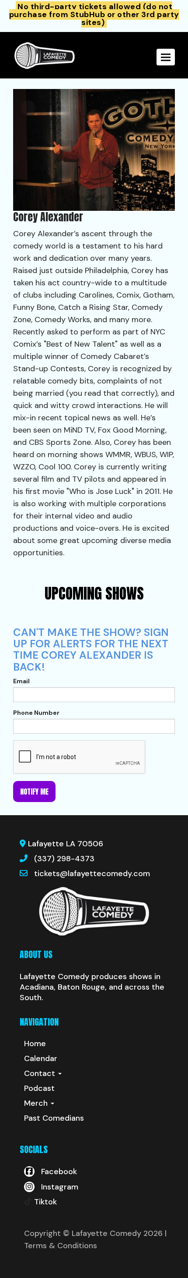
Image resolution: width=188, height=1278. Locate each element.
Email (21, 681)
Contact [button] (40, 1073)
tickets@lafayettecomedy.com (92, 873)
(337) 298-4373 (64, 858)
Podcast (39, 1088)
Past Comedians (54, 1118)
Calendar (40, 1058)
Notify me (34, 791)
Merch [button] (37, 1103)
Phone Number (36, 713)
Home (35, 1043)
